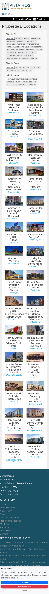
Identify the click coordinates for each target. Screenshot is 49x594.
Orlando (10, 50)
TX (23, 70)
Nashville (25, 47)
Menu (8, 13)
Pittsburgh (30, 50)
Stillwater (11, 55)
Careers (3, 514)
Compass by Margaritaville (26, 79)
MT (39, 67)
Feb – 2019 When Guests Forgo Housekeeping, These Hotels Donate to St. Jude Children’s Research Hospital (22, 565)
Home (3, 504)
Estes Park (11, 44)
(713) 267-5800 (15, 490)
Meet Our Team (7, 524)
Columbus (11, 41)
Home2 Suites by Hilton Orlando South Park (13, 341)
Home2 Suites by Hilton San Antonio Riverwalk (35, 341)
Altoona (19, 38)
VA (30, 70)
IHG (35, 82)
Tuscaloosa (28, 55)
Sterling (32, 53)
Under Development (10, 517)
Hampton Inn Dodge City (35, 236)
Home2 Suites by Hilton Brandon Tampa (14, 286)
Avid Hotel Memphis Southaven (14, 107)
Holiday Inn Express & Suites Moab (35, 261)
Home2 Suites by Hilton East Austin (35, 284)
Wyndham (32, 85)
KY (31, 67)
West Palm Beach (13, 58)
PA (15, 70)
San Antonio (11, 53)
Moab (9, 47)
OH (8, 70)
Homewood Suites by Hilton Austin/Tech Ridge (35, 369)
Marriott (22, 85)
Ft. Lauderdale (33, 44)
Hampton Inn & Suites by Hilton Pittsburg (35, 182)
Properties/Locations (10, 521)
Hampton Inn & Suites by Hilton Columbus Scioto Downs (14, 184)
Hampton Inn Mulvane (13, 259)
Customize (24, 590)
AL (16, 67)
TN (19, 70)
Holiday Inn (27, 82)
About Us (4, 527)
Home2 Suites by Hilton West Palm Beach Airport (13, 368)
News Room (6, 511)
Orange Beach (36, 47)
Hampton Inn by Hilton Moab (13, 237)
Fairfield (10, 82)
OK (12, 70)
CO (20, 67)
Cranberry (21, 41)
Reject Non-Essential (24, 586)
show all (10, 38)
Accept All (25, 582)
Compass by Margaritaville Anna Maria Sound (35, 108)
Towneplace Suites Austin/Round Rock (35, 450)
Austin (27, 38)
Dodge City (31, 41)
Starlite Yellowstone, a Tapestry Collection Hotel (13, 452)
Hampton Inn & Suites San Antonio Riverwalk (13, 212)
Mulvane (16, 47)
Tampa (19, 55)
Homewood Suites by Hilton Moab (14, 396)
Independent (12, 85)
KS (28, 67)
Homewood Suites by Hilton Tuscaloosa (14, 423)
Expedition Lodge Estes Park (35, 134)
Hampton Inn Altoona (35, 209)
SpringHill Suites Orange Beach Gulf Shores (35, 423)
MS (35, 67)
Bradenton (35, 38)
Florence (21, 44)
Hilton (18, 82)
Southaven (22, 53)
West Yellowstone (29, 58)
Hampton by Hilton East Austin (35, 157)
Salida (39, 50)
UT (27, 70)
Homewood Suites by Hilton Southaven (35, 397)
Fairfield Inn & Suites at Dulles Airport (14, 157)
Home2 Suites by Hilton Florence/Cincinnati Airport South (17, 312)
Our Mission (5, 530)
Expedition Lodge (14, 132)
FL (24, 67)
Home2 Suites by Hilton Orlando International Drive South (35, 314)
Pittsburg (20, 50)
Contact (4, 534)
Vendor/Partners (8, 507)
